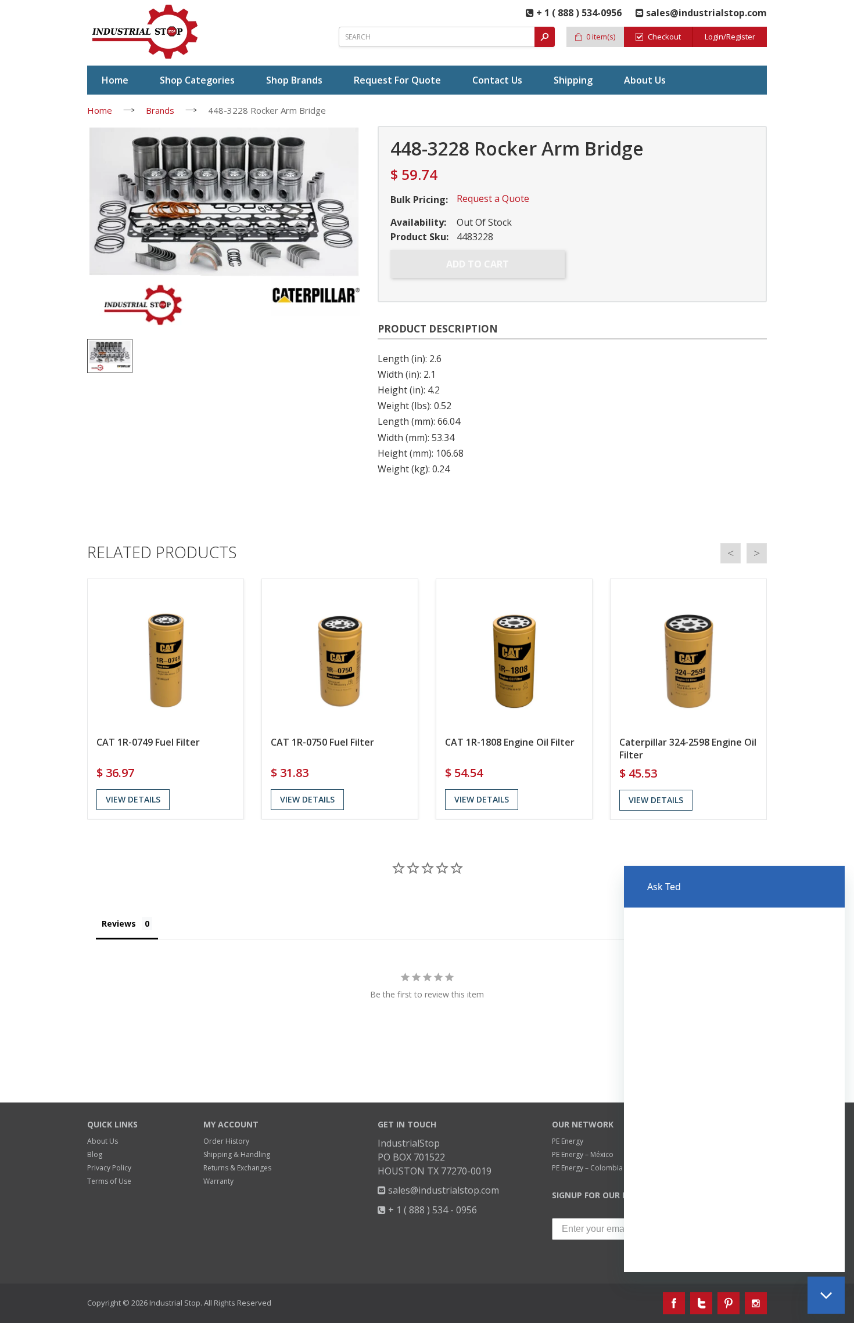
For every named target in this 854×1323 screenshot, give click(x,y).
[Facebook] (674, 1303)
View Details (133, 799)
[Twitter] (701, 1303)
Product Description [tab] (438, 328)
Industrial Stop (174, 1302)
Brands (160, 110)
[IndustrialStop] (145, 32)
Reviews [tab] (119, 923)
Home (99, 110)
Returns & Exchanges (237, 1168)
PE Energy (567, 1141)
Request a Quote (493, 198)
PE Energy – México (582, 1154)
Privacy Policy (109, 1168)
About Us (102, 1141)
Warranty (218, 1181)
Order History (226, 1141)
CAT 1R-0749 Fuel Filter (148, 742)
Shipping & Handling (236, 1154)
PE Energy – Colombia (587, 1168)
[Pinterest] (728, 1303)
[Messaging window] (734, 1069)
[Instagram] (756, 1303)
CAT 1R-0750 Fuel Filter (322, 742)
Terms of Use (109, 1181)
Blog (94, 1154)
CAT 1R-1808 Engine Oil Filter (510, 742)
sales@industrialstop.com (442, 1190)
